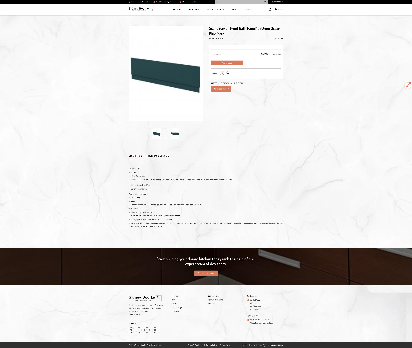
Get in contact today (206, 273)
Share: (214, 73)
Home (173, 300)
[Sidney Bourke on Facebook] (222, 73)
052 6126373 (278, 2)
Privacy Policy (211, 345)
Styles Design (176, 307)
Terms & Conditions (195, 345)
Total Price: (216, 54)
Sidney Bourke (216, 38)
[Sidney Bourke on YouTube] (154, 330)
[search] (241, 2)
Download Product (221, 88)
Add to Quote (227, 62)
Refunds (211, 304)
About (173, 304)
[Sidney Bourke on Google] (147, 330)
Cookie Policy (225, 345)
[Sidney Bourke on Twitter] (228, 73)
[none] (156, 133)
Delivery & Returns (215, 300)
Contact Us (175, 311)
